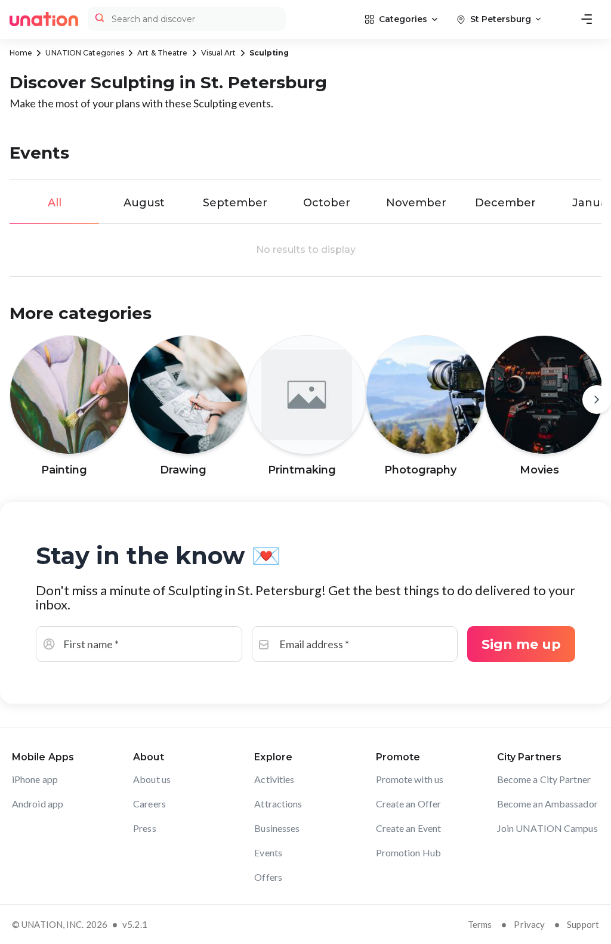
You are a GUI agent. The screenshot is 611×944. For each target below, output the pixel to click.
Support (583, 924)
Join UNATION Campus (547, 828)
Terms (480, 924)
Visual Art (218, 52)
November (416, 202)
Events (268, 852)
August (144, 202)
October (326, 202)
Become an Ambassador (547, 803)
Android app (37, 803)
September (235, 202)
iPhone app (35, 779)
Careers (149, 803)
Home (21, 52)
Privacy (529, 924)
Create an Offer (409, 803)
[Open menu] (586, 19)
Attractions (278, 803)
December (505, 202)
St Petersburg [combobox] (500, 19)
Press (144, 828)
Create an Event (409, 828)
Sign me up (521, 644)
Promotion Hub (408, 852)
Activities (274, 779)
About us (152, 779)
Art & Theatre (162, 52)
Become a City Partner (544, 779)
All (54, 202)
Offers (268, 877)
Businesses (277, 828)
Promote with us (410, 779)
